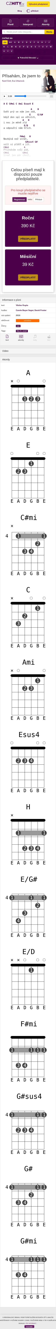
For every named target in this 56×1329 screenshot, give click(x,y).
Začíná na (7, 38)
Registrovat (19, 199)
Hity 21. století (22, 331)
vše (5, 42)
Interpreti (28, 24)
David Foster (40, 310)
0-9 (10, 42)
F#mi (22, 136)
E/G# (40, 115)
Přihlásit (38, 199)
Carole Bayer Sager (24, 310)
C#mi (11, 104)
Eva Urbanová (18, 81)
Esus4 (27, 104)
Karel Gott (6, 81)
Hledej (49, 32)
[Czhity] (15, 4)
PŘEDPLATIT (28, 238)
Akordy (45, 24)
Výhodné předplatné (38, 4)
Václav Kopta (22, 305)
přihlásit (34, 11)
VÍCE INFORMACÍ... (31, 1323)
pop (18, 326)
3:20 (10, 96)
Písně (10, 24)
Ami (20, 104)
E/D (26, 126)
